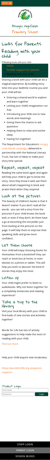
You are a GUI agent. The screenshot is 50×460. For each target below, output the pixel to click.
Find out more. (10, 343)
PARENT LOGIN (25, 450)
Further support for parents (23, 69)
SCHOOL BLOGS (25, 456)
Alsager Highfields (25, 29)
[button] (6, 3)
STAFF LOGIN (25, 444)
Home (10, 65)
